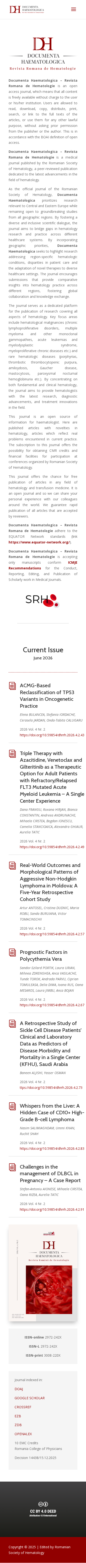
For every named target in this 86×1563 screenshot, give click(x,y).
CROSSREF (23, 1407)
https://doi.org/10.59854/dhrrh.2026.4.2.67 (52, 1005)
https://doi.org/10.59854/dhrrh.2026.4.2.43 (52, 735)
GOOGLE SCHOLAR (30, 1398)
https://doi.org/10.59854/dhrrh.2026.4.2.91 (52, 1209)
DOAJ (19, 1389)
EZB (18, 1416)
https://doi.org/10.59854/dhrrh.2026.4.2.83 (52, 1148)
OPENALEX (23, 1434)
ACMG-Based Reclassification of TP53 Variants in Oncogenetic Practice (47, 695)
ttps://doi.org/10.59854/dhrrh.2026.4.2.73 (51, 1087)
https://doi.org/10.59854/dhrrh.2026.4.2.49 (52, 847)
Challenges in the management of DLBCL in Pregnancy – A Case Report (50, 1174)
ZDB (18, 1425)
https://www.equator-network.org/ (39, 542)
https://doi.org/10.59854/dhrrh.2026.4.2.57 (52, 934)
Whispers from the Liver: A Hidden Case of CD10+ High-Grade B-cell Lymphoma (52, 1113)
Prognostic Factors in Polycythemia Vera (43, 955)
